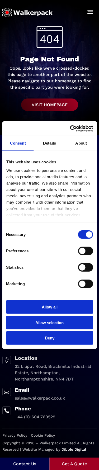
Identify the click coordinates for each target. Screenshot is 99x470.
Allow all (50, 307)
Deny (49, 338)
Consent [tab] (18, 143)
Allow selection (49, 322)
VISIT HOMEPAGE (50, 104)
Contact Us (24, 463)
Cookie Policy (43, 435)
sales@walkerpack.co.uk (40, 398)
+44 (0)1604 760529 (35, 416)
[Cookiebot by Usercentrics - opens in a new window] (70, 128)
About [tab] (81, 143)
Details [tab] (49, 143)
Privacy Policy (14, 435)
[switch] (85, 251)
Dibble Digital (74, 449)
